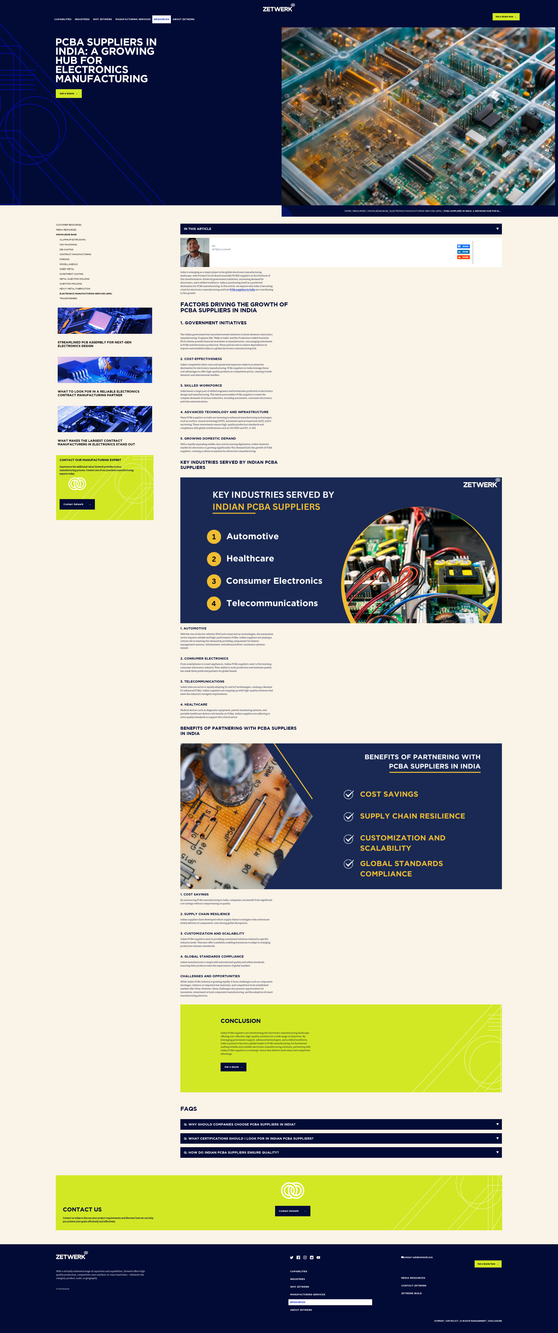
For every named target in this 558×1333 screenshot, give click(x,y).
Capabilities (62, 19)
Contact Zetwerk (73, 504)
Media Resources (66, 230)
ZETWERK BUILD (411, 1293)
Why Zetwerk (102, 19)
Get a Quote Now (504, 17)
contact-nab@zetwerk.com (418, 1257)
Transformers (68, 298)
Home (348, 211)
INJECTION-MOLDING (71, 284)
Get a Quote (67, 94)
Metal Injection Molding (75, 279)
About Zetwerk (184, 19)
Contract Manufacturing (75, 254)
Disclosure (495, 1321)
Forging (64, 259)
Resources (161, 19)
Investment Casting (71, 274)
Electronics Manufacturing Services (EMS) (416, 211)
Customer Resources (69, 225)
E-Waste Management (473, 1321)
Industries (82, 19)
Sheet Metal (67, 269)
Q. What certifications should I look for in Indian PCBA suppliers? (248, 1138)
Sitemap (439, 1321)
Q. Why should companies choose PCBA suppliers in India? (239, 1124)
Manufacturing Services (133, 19)
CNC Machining (68, 245)
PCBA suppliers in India (242, 289)
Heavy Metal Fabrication (75, 289)
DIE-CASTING (66, 250)
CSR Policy (452, 1321)
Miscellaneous (69, 264)
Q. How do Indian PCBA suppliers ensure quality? (231, 1152)
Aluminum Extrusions (73, 240)
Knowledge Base (378, 211)
